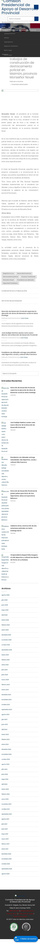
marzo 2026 (5, 620)
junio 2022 (5, 774)
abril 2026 (4, 615)
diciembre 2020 (6, 854)
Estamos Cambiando (28, 277)
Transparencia (7, 58)
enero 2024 (5, 690)
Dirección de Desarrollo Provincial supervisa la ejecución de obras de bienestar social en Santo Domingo (20, 313)
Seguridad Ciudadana (10, 283)
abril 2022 (4, 784)
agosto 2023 (5, 714)
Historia (6, 38)
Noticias (5, 63)
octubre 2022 (6, 759)
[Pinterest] (36, 291)
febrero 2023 (6, 739)
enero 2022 (5, 799)
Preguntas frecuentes (20, 916)
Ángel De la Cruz (8, 273)
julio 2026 (4, 600)
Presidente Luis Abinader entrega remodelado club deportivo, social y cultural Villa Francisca (19, 353)
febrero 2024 (6, 685)
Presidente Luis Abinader (25, 280)
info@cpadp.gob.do (27, 911)
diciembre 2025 (6, 635)
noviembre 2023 (6, 699)
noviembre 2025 (6, 640)
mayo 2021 (5, 834)
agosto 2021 (5, 819)
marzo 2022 (5, 789)
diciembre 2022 (6, 749)
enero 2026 (5, 630)
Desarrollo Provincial (24, 273)
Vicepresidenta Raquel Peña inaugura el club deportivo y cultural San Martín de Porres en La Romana (24, 557)
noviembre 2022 (6, 754)
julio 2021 (4, 824)
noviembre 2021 (6, 804)
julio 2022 (4, 769)
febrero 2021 (5, 844)
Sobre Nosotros (8, 29)
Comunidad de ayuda (10, 67)
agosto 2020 (5, 874)
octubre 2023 (6, 704)
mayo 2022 (5, 779)
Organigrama (8, 42)
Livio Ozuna (24, 318)
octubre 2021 (6, 809)
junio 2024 (5, 675)
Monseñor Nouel (8, 280)
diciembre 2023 (6, 694)
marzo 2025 (5, 655)
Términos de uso (11, 914)
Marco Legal (8, 50)
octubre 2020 (6, 864)
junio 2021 (5, 829)
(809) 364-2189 (14, 911)
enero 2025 (5, 665)
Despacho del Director (11, 46)
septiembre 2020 (7, 869)
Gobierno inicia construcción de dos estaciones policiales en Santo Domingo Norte (23, 528)
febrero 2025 (6, 660)
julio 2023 (4, 719)
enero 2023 (5, 744)
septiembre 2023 (7, 709)
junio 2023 (5, 724)
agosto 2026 (5, 595)
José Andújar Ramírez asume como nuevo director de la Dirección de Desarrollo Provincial (19, 334)
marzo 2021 (5, 839)
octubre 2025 (6, 645)
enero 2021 (5, 849)
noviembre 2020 (7, 859)
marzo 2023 (5, 734)
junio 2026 (5, 605)
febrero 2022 (6, 794)
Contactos (6, 76)
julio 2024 (4, 670)
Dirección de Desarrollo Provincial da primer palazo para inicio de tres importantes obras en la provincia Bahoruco (23, 495)
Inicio (4, 25)
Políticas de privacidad (25, 914)
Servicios (5, 54)
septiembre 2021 (7, 814)
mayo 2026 (5, 610)
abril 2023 (4, 729)
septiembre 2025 (7, 650)
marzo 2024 (5, 680)
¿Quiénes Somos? (9, 33)
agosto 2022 (5, 764)
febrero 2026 (6, 625)
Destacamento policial (10, 277)
